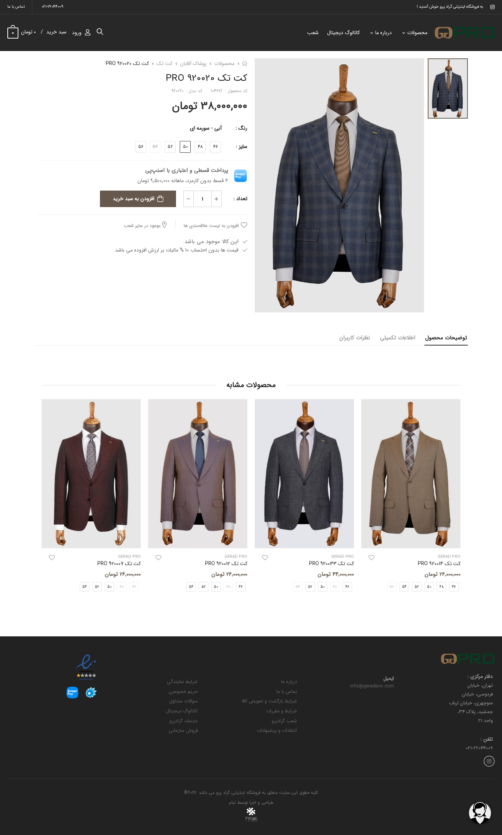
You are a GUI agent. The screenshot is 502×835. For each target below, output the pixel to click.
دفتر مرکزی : (480, 676)
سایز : (241, 146)
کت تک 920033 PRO (331, 564)
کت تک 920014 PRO (439, 564)
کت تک (164, 63)
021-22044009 (52, 7)
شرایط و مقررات (281, 711)
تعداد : (240, 199)
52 (170, 146)
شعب (313, 33)
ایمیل (388, 679)
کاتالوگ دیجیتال (343, 33)
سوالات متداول (183, 701)
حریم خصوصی (183, 691)
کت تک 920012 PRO (226, 564)
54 (404, 586)
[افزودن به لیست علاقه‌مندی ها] (371, 557)
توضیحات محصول (446, 337)
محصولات (417, 33)
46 (215, 146)
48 (200, 146)
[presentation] (454, 501)
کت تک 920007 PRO (119, 564)
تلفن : (486, 739)
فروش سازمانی (183, 730)
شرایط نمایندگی (182, 682)
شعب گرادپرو (284, 721)
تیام (232, 802)
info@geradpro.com (372, 686)
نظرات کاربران (354, 337)
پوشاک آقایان (193, 63)
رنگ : (241, 128)
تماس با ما (16, 7)
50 (185, 146)
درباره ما (383, 33)
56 (140, 146)
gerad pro (449, 557)
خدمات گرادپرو (183, 721)
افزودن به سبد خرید (133, 199)
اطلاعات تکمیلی (397, 337)
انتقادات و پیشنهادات (277, 730)
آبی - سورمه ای (206, 128)
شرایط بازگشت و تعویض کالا (269, 701)
